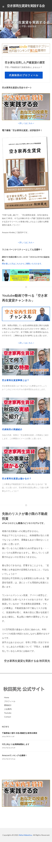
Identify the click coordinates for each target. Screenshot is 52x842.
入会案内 (8, 709)
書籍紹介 (8, 705)
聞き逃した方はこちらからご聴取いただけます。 (22, 263)
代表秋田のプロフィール (23, 75)
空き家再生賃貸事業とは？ (15, 380)
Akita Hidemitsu (25, 835)
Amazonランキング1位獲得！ (14, 755)
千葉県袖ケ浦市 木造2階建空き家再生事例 (19, 733)
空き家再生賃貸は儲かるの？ (16, 478)
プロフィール (9, 701)
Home (6, 697)
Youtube (7, 713)
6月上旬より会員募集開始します (15, 744)
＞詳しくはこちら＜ (26, 123)
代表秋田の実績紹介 (12, 429)
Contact (7, 717)
